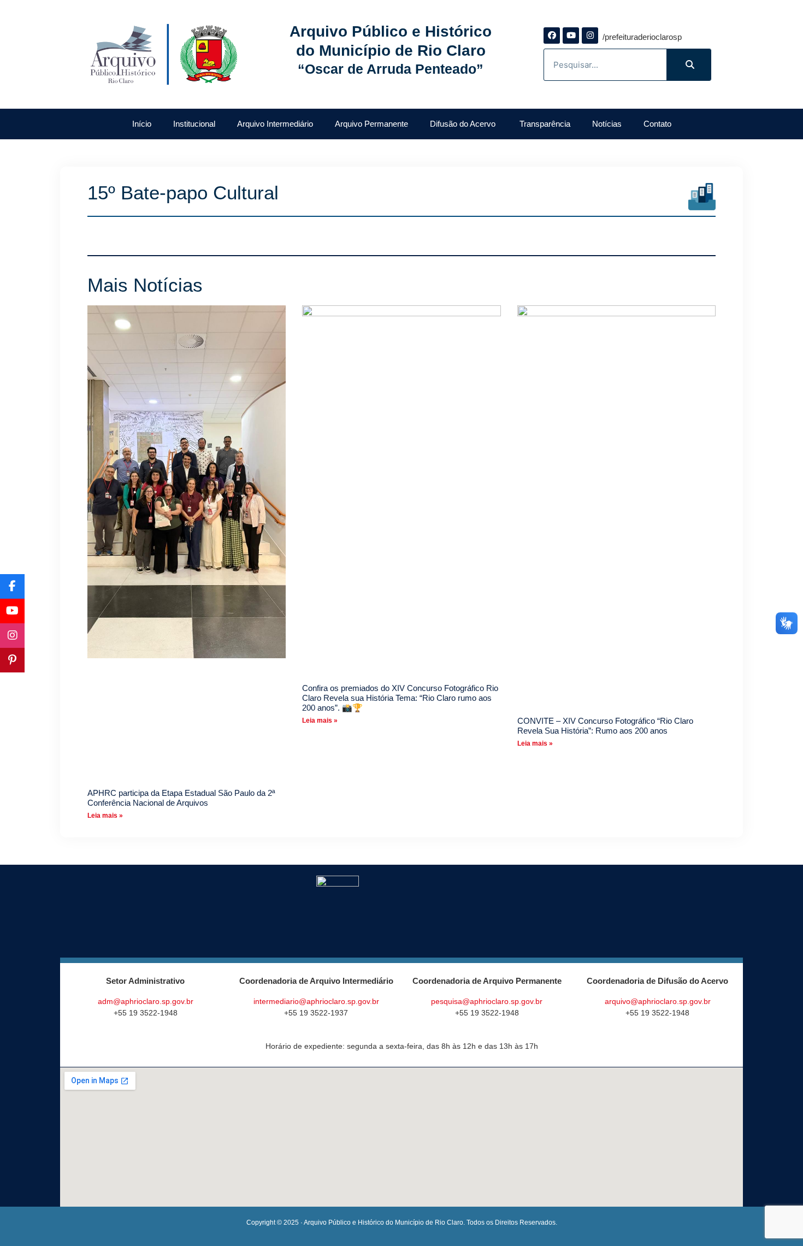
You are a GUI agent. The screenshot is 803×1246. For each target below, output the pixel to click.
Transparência (544, 123)
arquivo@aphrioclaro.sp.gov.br (658, 1001)
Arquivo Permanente (371, 123)
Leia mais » (105, 815)
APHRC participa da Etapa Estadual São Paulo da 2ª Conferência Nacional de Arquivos (181, 797)
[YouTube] (12, 611)
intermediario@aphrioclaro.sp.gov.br (316, 1001)
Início (141, 123)
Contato (657, 123)
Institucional (194, 123)
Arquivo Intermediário (275, 123)
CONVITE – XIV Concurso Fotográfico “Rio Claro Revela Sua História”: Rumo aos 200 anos (605, 725)
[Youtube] (571, 35)
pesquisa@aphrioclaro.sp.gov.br (486, 1001)
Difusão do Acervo (464, 123)
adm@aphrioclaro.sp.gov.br (145, 1001)
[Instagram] (590, 35)
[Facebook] (552, 35)
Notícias (607, 123)
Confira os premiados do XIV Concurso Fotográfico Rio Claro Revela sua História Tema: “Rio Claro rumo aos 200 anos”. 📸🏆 (400, 697)
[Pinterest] (12, 660)
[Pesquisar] (688, 64)
